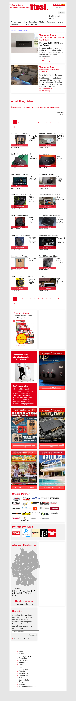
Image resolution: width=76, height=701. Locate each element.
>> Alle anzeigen (45, 61)
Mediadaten (23, 675)
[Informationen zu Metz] (54, 509)
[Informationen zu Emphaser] (16, 504)
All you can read (32, 24)
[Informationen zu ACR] (16, 499)
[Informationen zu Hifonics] (26, 509)
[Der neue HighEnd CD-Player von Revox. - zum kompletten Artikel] (25, 48)
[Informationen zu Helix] (16, 509)
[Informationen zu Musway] (16, 514)
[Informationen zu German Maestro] (44, 504)
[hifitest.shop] (52, 539)
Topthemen (23, 669)
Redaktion (23, 658)
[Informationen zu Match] (44, 509)
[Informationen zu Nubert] (26, 514)
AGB (20, 678)
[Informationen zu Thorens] (16, 519)
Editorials (22, 671)
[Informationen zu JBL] (34, 509)
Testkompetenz (25, 656)
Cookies (22, 682)
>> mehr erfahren (20, 346)
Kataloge (22, 664)
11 (54, 122)
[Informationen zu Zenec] (44, 519)
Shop (22, 24)
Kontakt (22, 684)
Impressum (23, 673)
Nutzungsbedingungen (28, 686)
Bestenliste (33, 22)
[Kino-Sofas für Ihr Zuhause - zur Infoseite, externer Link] (25, 79)
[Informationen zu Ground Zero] (53, 504)
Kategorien (51, 22)
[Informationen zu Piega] (36, 514)
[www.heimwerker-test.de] (35, 539)
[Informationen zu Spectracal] (54, 514)
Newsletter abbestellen (22, 639)
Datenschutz (24, 680)
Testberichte (22, 22)
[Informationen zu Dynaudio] (54, 499)
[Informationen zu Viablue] (25, 519)
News (13, 22)
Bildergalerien (24, 662)
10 (50, 122)
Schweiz (17, 588)
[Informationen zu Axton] (36, 499)
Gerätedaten (23, 660)
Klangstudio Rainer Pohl (24, 604)
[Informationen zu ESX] (25, 504)
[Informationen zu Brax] (44, 499)
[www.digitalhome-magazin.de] (16, 539)
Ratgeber (14, 24)
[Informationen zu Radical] (44, 514)
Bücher (21, 654)
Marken (42, 22)
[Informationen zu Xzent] (34, 519)
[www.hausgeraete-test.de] (26, 539)
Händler (60, 22)
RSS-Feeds (23, 667)
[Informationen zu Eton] (34, 504)
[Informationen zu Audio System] (26, 499)
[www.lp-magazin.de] (44, 539)
